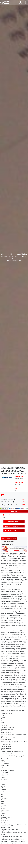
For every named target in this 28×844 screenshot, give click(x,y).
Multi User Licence (7, 502)
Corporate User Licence (9, 505)
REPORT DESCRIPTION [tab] (9, 538)
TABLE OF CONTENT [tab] (8, 541)
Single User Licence (7, 499)
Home (8, 260)
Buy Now (14, 511)
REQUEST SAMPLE (12, 522)
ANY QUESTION (11, 530)
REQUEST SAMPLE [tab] (7, 544)
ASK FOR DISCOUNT (13, 526)
